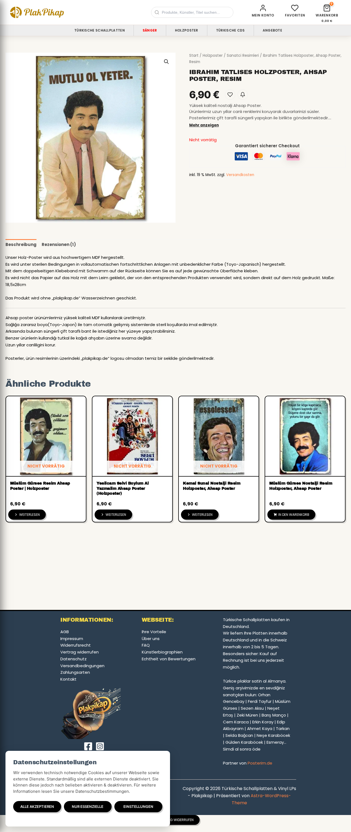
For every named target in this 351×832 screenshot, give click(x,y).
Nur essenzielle (87, 806)
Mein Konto (263, 15)
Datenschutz (73, 659)
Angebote (272, 30)
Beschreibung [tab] (20, 244)
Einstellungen (138, 806)
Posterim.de (260, 763)
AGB (64, 632)
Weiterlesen (29, 514)
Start (194, 55)
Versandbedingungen (82, 666)
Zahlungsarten (75, 672)
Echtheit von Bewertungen (169, 659)
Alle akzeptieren (37, 806)
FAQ (146, 645)
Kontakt (68, 679)
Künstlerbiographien (162, 652)
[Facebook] (88, 746)
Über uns (151, 638)
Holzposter (186, 30)
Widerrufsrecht (75, 645)
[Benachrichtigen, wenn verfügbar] (242, 94)
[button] (166, 62)
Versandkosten (240, 174)
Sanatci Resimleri (243, 55)
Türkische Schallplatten (99, 30)
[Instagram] (99, 746)
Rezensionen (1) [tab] (59, 244)
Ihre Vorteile (154, 632)
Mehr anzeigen (204, 125)
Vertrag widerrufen (79, 652)
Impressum (71, 638)
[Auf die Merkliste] (230, 94)
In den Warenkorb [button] (293, 514)
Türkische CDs (230, 30)
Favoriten (295, 15)
